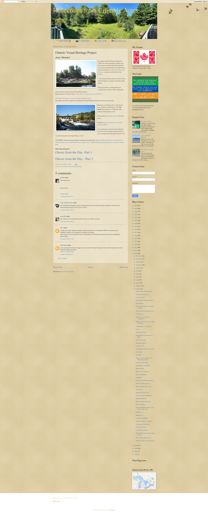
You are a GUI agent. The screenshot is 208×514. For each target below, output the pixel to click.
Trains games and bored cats (143, 438)
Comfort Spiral (64, 194)
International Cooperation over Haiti (144, 336)
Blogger (112, 510)
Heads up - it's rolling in (142, 371)
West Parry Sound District (114, 140)
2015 (136, 238)
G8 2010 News (140, 314)
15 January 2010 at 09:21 (67, 221)
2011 (136, 250)
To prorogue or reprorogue (143, 424)
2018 (136, 229)
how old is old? (140, 346)
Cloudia (62, 177)
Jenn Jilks (63, 216)
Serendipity (139, 377)
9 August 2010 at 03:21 (66, 254)
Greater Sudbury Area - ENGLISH (65, 142)
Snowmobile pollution (142, 430)
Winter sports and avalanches (144, 291)
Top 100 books (140, 303)
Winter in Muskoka (141, 374)
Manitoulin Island (102, 142)
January (138, 289)
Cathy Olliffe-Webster (66, 203)
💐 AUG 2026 (100, 40)
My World (138, 355)
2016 (136, 235)
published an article (112, 116)
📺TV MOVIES (83, 40)
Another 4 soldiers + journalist (144, 421)
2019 (136, 226)
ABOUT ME (56, 501)
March (138, 283)
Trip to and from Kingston (145, 136)
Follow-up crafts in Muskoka (144, 395)
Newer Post (57, 267)
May (137, 277)
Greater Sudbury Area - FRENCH (87, 142)
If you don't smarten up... (142, 294)
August (138, 268)
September (139, 265)
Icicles (138, 329)
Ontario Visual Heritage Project (73, 166)
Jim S (62, 228)
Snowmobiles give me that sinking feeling (145, 434)
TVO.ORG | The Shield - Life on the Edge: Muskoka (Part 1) (73, 98)
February (138, 286)
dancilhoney (63, 245)
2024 (136, 211)
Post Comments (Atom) (67, 271)
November (139, 259)
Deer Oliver (139, 389)
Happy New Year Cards (142, 392)
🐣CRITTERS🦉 (63, 40)
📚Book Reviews (119, 40)
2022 (136, 217)
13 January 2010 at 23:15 (67, 196)
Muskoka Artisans (141, 427)
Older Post (124, 267)
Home (90, 267)
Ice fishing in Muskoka (142, 418)
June (137, 274)
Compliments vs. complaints (144, 326)
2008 (136, 448)
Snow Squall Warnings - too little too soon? (145, 307)
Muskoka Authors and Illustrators (145, 441)
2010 (136, 253)
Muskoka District (101, 140)
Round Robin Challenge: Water (144, 300)
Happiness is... (140, 412)
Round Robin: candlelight (143, 366)
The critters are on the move (147, 150)
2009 (136, 445)
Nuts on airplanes (140, 404)
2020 (136, 223)
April (137, 280)
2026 (136, 205)
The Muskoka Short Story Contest (145, 349)
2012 (136, 247)
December (139, 256)
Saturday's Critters (146, 121)
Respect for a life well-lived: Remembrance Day (144, 358)
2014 (136, 241)
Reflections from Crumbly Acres (95, 10)
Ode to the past (140, 368)
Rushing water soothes (142, 362)
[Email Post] (75, 164)
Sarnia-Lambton (113, 142)
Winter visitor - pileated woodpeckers (142, 318)
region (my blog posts (117, 70)
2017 (136, 232)
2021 (136, 220)
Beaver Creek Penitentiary (143, 383)
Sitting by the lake (141, 332)
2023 (136, 214)
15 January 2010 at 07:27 (67, 210)
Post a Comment (62, 258)
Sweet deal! (139, 352)
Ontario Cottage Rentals (67, 252)
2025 (136, 208)
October (138, 262)
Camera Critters (140, 297)
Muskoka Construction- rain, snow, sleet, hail (145, 322)
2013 (136, 244)
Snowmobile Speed (141, 398)
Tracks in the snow (141, 340)
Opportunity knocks (141, 343)
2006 (136, 454)
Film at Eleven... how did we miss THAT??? (89, 94)
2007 (136, 451)
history (62, 166)
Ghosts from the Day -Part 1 (73, 152)
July (137, 271)
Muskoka (101, 72)
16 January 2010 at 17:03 (67, 239)
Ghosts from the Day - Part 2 (74, 158)
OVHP (100, 74)
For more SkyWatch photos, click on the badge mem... (145, 408)
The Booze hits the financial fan (145, 311)
